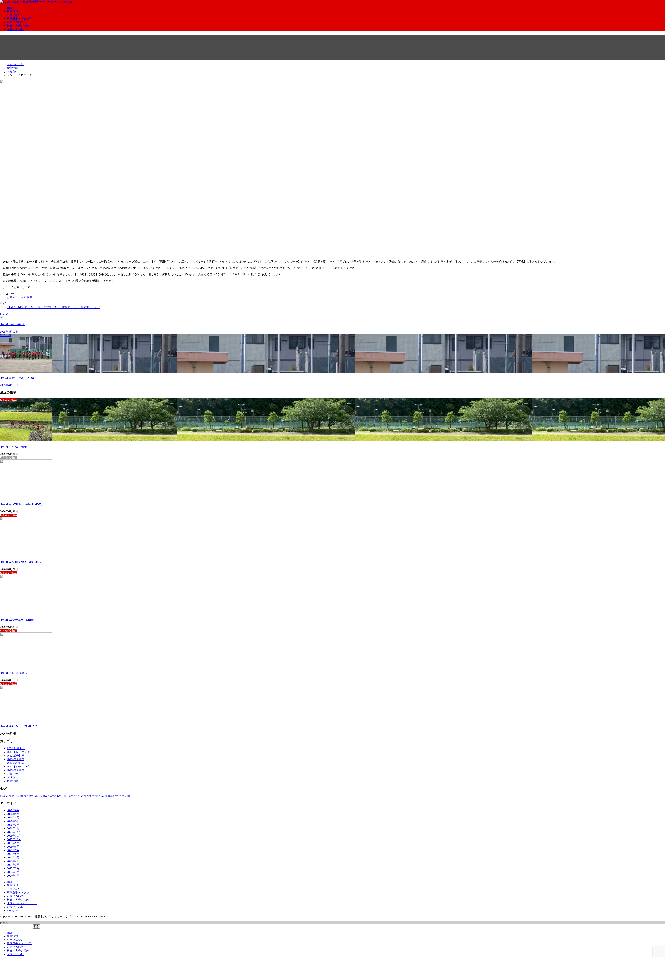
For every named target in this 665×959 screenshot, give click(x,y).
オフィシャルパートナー (22, 903)
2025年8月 (13, 846)
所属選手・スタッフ (19, 892)
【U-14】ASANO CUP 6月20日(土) (17, 619)
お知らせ (12, 297)
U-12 (12, 307)
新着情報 (12, 885)
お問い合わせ (15, 907)
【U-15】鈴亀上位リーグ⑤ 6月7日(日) (19, 726)
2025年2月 (13, 868)
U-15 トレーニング (18, 766)
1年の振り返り (16, 748)
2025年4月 (13, 861)
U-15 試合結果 (15, 770)
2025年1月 (13, 872)
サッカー (30, 307)
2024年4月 (13, 875)
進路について (15, 896)
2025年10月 (14, 839)
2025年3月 (13, 864)
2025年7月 (13, 850)
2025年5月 (13, 857)
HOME (11, 881)
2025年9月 (13, 843)
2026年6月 (13, 810)
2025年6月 (13, 853)
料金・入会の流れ (18, 899)
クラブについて (16, 888)
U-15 (20, 307)
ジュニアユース (47, 307)
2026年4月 (13, 817)
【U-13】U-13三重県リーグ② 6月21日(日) (21, 504)
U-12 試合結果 (15, 755)
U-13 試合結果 (15, 759)
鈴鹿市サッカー (90, 307)
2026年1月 (13, 828)
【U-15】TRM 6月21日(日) (13, 446)
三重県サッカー (69, 307)
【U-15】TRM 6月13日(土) (13, 673)
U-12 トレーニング (18, 751)
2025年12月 (14, 832)
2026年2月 (13, 824)
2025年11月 (14, 835)
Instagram (12, 910)
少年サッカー (97, 795)
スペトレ (12, 777)
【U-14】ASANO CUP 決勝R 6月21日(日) (20, 562)
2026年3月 (13, 821)
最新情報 (26, 297)
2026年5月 (13, 813)
